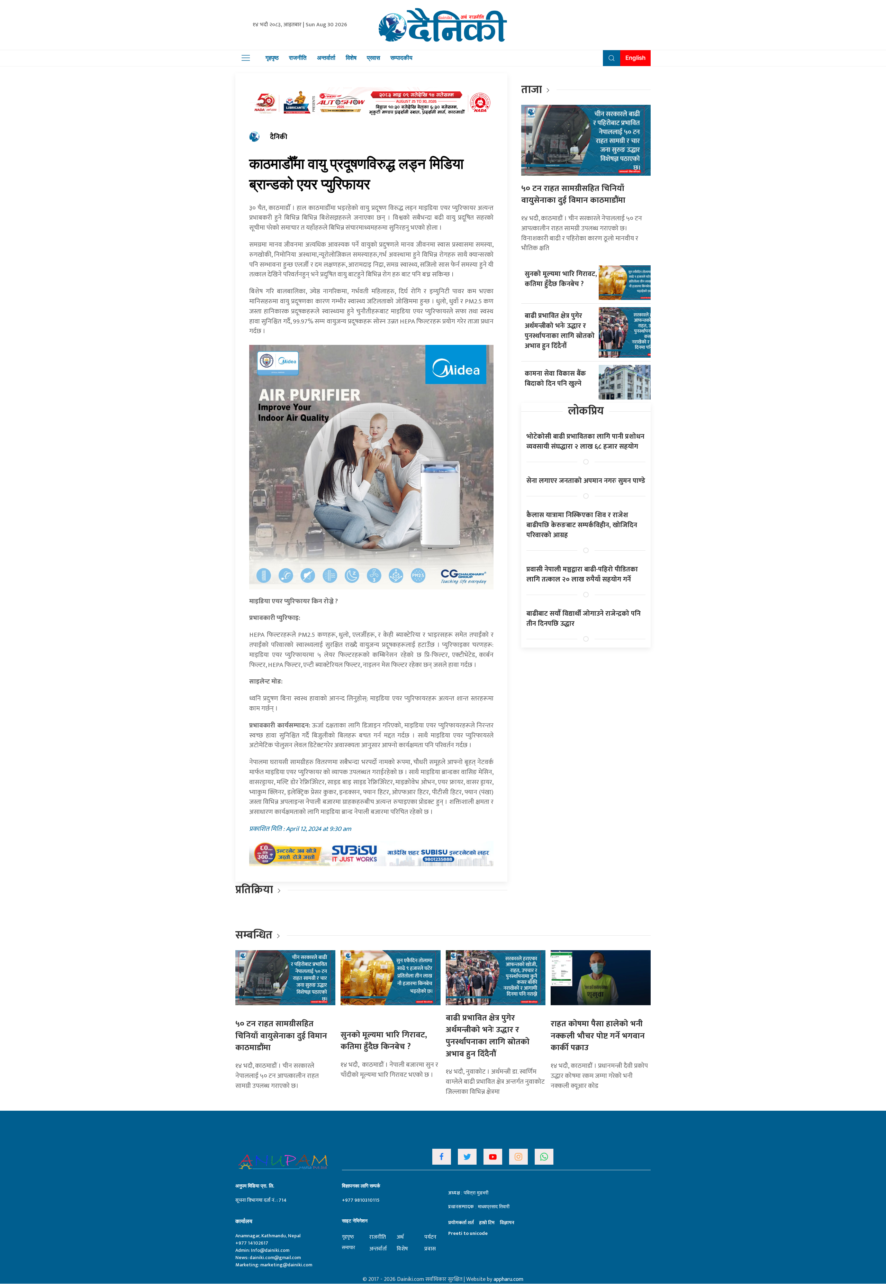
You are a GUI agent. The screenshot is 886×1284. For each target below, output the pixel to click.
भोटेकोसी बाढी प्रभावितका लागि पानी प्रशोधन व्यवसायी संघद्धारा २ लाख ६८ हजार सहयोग (585, 441)
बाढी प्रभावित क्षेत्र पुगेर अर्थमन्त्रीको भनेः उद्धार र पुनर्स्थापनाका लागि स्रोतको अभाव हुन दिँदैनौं (560, 331)
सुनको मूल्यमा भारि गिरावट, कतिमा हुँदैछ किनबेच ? (561, 279)
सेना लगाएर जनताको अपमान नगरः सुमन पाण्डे (585, 481)
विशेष (351, 57)
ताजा (531, 90)
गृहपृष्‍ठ (348, 1237)
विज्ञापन (507, 1223)
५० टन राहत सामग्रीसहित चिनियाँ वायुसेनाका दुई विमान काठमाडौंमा (573, 195)
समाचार (348, 1247)
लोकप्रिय (586, 411)
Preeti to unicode (468, 1233)
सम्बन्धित (255, 935)
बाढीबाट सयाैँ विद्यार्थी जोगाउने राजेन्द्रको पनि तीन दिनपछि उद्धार (583, 619)
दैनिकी (278, 137)
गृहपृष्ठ (272, 57)
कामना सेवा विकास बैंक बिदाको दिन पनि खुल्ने (555, 378)
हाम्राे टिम (487, 1223)
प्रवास (373, 57)
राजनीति (298, 57)
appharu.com (508, 1279)
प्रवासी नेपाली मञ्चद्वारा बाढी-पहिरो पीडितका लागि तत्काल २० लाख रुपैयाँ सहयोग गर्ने (582, 574)
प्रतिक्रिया (254, 890)
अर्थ (400, 1237)
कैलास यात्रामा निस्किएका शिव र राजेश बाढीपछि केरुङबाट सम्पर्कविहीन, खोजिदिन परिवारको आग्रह (581, 525)
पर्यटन (430, 1237)
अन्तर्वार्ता (326, 57)
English (635, 57)
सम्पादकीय (401, 57)
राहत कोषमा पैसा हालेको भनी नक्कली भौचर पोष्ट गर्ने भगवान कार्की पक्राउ (598, 1036)
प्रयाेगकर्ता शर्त (461, 1223)
